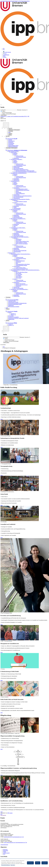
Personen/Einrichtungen (7, 112)
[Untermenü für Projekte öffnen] (17, 175)
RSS (1, 814)
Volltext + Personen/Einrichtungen (9, 113)
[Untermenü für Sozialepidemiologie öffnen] (19, 181)
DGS (4, 854)
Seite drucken (3, 815)
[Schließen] (6, 149)
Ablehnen (38, 862)
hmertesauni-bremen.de (14, 836)
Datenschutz (5, 850)
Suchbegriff (3, 110)
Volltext (3, 111)
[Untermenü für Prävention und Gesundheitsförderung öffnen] (26, 173)
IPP (28, 116)
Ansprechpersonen (4, 844)
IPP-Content (9, 812)
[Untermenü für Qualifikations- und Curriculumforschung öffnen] (27, 289)
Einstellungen (30, 862)
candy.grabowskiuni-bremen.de (15, 842)
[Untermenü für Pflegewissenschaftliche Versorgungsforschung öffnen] (30, 254)
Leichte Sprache (6, 852)
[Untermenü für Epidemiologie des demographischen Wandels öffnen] (29, 199)
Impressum (5, 849)
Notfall (4, 851)
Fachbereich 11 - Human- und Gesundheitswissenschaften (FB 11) (14, 116)
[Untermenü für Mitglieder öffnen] (17, 238)
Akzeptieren (44, 862)
